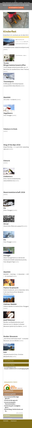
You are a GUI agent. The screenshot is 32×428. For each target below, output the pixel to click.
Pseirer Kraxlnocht (11, 288)
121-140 (17, 55)
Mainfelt (6, 97)
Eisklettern (7, 176)
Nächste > (21, 55)
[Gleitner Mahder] (8, 302)
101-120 (25, 43)
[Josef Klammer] (8, 317)
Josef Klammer (9, 320)
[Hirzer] (8, 221)
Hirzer (6, 224)
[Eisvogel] (8, 253)
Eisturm (6, 161)
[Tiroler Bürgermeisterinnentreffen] (8, 61)
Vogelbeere (8, 113)
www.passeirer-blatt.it (10, 382)
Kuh (5, 352)
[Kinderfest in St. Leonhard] (16, 27)
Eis (4, 208)
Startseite (5, 421)
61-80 (19, 43)
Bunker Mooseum (10, 336)
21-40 (27, 41)
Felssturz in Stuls (10, 129)
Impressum (14, 421)
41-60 (16, 43)
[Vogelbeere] (8, 111)
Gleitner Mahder (10, 304)
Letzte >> (25, 55)
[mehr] (5, 49)
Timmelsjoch (8, 82)
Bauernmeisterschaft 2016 (14, 192)
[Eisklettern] (8, 174)
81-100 (22, 43)
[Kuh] (8, 350)
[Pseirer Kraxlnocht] (8, 285)
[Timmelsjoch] (8, 79)
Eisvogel (6, 255)
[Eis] (8, 206)
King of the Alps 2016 (11, 145)
